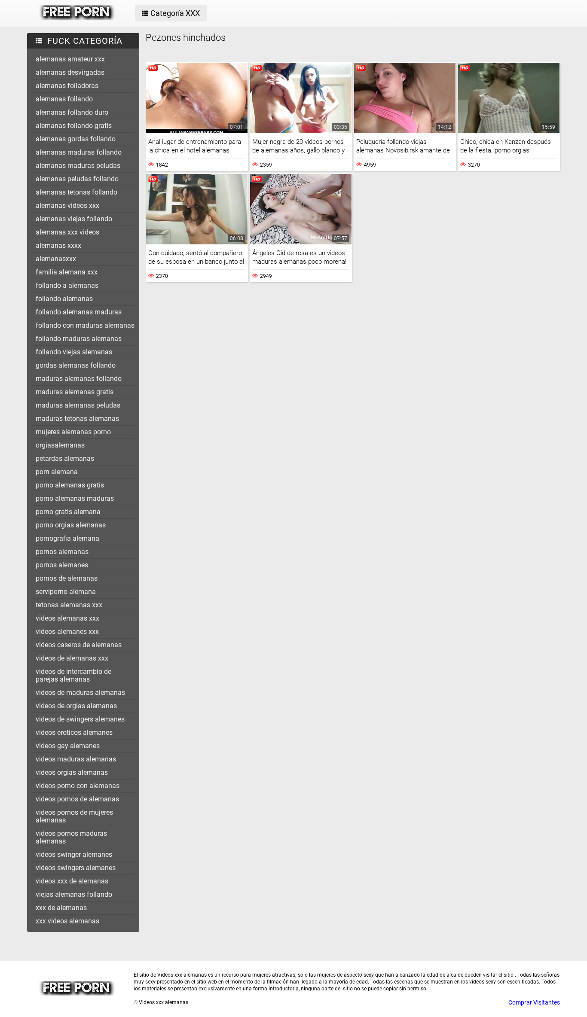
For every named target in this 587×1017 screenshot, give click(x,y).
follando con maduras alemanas (85, 325)
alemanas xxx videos (67, 232)
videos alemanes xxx (67, 631)
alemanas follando (64, 99)
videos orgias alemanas (72, 772)
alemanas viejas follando (74, 219)
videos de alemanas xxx (72, 658)
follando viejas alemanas (74, 352)
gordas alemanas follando (76, 365)
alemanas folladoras (67, 86)
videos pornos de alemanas (77, 799)
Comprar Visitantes (534, 1002)
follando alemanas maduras (79, 312)
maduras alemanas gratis (74, 392)
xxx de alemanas (61, 908)
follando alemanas (64, 299)
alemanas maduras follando (79, 152)
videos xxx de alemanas (72, 881)
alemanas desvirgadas (70, 72)
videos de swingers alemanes (80, 719)
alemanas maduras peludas (78, 165)
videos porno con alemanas (77, 786)
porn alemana (57, 472)
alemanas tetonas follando (76, 192)
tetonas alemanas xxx (69, 605)
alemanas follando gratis (74, 126)
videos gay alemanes (68, 746)
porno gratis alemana (68, 512)
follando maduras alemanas (79, 339)
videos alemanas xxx (67, 618)
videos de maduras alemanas (80, 692)
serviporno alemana (66, 592)
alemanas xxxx (58, 245)
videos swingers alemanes (76, 868)
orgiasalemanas (60, 445)
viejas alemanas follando (74, 894)
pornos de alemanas (67, 578)
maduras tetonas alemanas (77, 418)
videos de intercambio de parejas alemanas (73, 675)
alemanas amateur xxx (70, 59)
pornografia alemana (67, 538)
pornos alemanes (62, 565)
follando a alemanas (67, 285)
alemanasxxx (56, 259)
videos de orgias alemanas (76, 706)
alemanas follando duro (72, 112)
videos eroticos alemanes (74, 732)
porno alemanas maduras (75, 498)
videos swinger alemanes (74, 854)
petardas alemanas (65, 458)
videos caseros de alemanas (79, 645)
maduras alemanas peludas (78, 405)
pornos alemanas (62, 552)
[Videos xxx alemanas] (77, 17)
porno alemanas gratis (70, 485)
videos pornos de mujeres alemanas (74, 816)
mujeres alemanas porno (73, 432)
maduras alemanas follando (79, 379)
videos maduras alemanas (76, 759)
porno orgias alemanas (71, 525)
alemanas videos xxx (67, 205)
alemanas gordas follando (76, 139)
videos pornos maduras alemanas (71, 837)
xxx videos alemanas (67, 921)
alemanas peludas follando (77, 179)
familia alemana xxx (67, 272)
